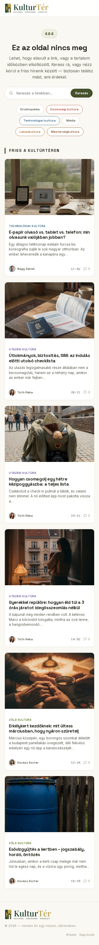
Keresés (81, 93)
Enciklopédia (30, 109)
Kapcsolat (86, 935)
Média (71, 120)
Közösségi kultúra (64, 109)
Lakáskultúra (30, 132)
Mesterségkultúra (65, 132)
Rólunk (71, 935)
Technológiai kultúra (39, 120)
